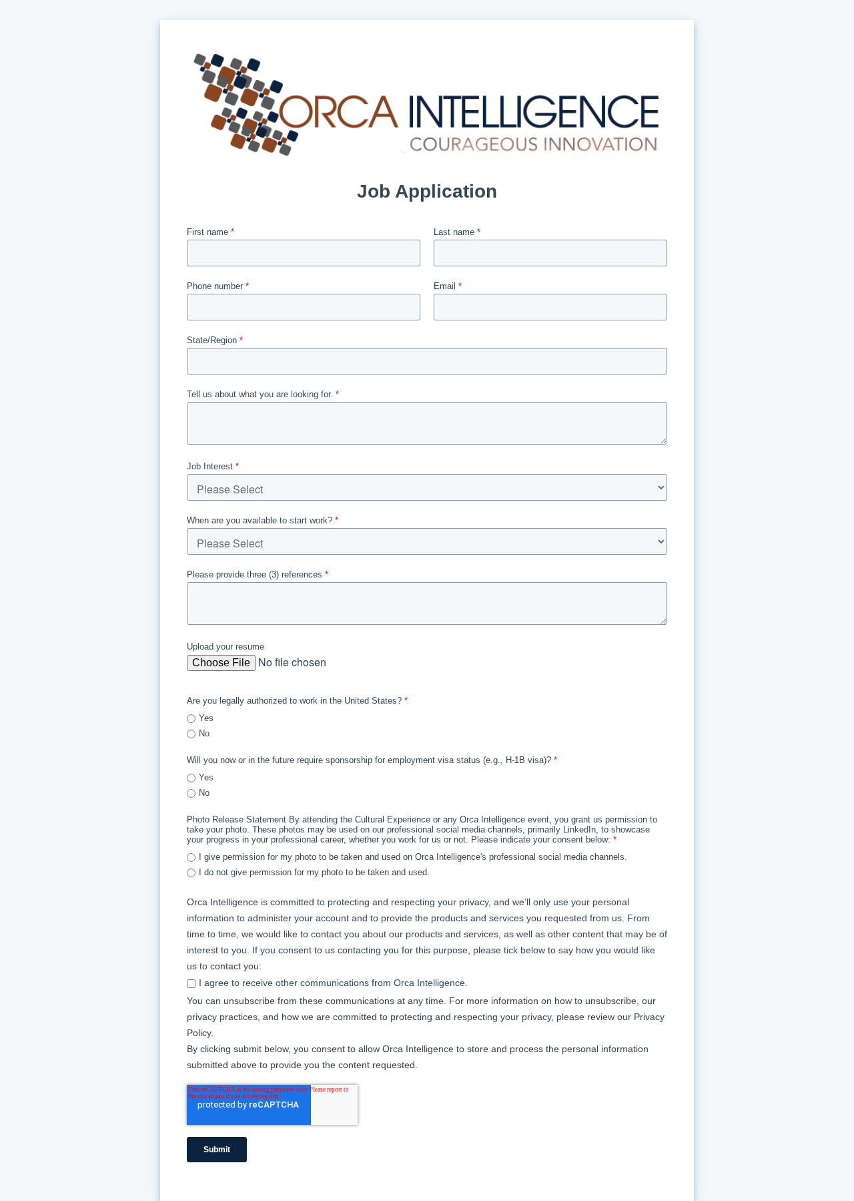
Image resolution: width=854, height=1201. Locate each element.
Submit (216, 1149)
